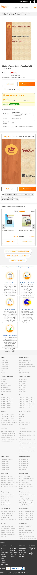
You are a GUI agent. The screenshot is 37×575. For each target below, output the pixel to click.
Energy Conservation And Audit (26, 230)
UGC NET (21, 414)
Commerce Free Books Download (27, 538)
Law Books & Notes (24, 372)
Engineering (20, 13)
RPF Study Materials (24, 482)
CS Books (3, 381)
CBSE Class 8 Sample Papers (26, 406)
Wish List (21, 554)
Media (2, 558)
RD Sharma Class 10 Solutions (8, 420)
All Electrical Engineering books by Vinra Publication (21, 114)
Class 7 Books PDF (24, 461)
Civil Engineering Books (25, 499)
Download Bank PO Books (7, 476)
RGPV (20, 370)
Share (22, 89)
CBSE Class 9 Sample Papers (26, 404)
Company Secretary (24, 424)
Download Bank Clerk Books (8, 478)
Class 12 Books (5, 360)
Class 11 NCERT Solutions (7, 416)
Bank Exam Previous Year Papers (9, 486)
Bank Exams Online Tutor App (8, 528)
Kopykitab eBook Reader (13, 551)
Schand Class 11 (5, 463)
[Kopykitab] (4, 6)
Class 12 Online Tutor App (7, 530)
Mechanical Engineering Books (27, 495)
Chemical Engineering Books (26, 505)
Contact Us (2, 542)
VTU (20, 368)
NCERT (3, 372)
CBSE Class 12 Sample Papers (27, 398)
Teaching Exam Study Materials (8, 519)
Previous (3, 226)
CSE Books (22, 497)
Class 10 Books (5, 364)
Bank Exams (22, 381)
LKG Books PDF (23, 467)
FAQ (2, 550)
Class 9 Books (4, 366)
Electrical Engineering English (22, 197)
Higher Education (10, 13)
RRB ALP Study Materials (25, 484)
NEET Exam (22, 387)
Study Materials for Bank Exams (8, 484)
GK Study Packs (5, 499)
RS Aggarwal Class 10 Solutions (9, 422)
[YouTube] (34, 549)
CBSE (2, 370)
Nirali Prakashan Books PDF (8, 431)
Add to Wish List (11, 89)
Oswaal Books (4, 368)
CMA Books (4, 383)
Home (2, 13)
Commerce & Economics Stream (27, 366)
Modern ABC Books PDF (7, 441)
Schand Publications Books (7, 459)
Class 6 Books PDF (24, 463)
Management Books (24, 362)
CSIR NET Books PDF (6, 515)
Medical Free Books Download (26, 530)
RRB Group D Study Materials (26, 478)
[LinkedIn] (30, 554)
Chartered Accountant (24, 422)
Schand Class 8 (5, 469)
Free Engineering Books (25, 360)
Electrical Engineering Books (26, 501)
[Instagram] (32, 554)
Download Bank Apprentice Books (9, 482)
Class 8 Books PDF (24, 459)
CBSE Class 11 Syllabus (7, 400)
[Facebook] (30, 549)
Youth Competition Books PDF (8, 433)
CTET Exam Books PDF (6, 513)
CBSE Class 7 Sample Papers (26, 408)
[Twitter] (32, 549)
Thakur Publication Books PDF (8, 435)
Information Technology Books (26, 503)
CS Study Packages (6, 391)
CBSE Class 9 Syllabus (6, 404)
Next (33, 226)
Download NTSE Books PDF (26, 515)
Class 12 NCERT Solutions (7, 414)
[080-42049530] (30, 1)
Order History (22, 552)
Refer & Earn (22, 548)
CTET (20, 420)
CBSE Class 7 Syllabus (6, 408)
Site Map (12, 556)
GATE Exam (22, 383)
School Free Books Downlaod (26, 536)
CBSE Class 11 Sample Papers (27, 400)
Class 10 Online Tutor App (7, 532)
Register (25, 1)
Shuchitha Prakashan (6, 385)
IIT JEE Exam (22, 385)
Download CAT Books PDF (26, 519)
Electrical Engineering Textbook (10, 199)
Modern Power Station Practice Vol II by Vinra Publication (19, 194)
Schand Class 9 (5, 467)
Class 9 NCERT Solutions (7, 424)
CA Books (3, 379)
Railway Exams (23, 379)
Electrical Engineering (7, 197)
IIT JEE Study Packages (6, 497)
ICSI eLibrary (13, 548)
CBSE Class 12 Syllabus (7, 398)
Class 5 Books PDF (24, 465)
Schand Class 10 (5, 465)
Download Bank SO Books (7, 480)
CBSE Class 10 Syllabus (7, 402)
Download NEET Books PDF (26, 513)
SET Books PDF (5, 517)
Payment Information (3, 561)
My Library (22, 556)
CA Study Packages (6, 389)
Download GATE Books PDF (26, 517)
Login (21, 1)
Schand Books (4, 387)
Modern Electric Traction (8, 230)
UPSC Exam (22, 391)
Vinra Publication (16, 112)
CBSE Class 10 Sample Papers (27, 402)
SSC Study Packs (5, 501)
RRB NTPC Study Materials (26, 480)
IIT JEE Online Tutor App (7, 526)
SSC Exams (22, 389)
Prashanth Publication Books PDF (9, 439)
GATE (20, 418)
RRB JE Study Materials (25, 476)
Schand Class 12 (5, 461)
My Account (22, 550)
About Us (3, 548)
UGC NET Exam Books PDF (8, 511)
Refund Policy (4, 564)
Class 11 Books (4, 362)
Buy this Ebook (10, 241)
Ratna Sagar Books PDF (7, 437)
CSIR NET (21, 416)
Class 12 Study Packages (7, 495)
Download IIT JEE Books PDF (26, 511)
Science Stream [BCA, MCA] (26, 364)
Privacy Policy (4, 552)
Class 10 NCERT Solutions (7, 418)
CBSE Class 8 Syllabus (6, 406)
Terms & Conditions (3, 555)
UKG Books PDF (23, 469)
